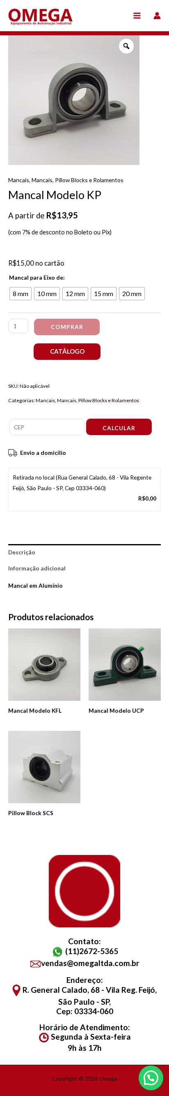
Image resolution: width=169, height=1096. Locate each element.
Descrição (21, 552)
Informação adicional (37, 568)
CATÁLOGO (67, 351)
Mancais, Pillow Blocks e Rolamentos (77, 179)
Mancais (18, 179)
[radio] (20, 293)
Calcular (119, 427)
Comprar (67, 326)
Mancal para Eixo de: (37, 277)
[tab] (84, 552)
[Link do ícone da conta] (157, 15)
